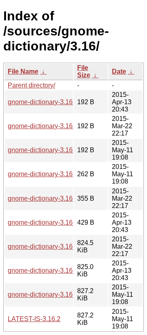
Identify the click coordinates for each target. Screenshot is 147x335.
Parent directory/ (31, 85)
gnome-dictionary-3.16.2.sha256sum (61, 150)
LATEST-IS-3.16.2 (34, 318)
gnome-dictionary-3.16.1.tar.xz (51, 270)
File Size (83, 71)
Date (119, 71)
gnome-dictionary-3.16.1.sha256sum (61, 102)
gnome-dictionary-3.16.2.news (51, 174)
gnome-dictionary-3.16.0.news (51, 198)
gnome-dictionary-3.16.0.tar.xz (51, 246)
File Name (23, 71)
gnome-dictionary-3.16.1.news (51, 222)
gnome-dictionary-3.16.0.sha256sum (61, 126)
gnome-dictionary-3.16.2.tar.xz (51, 294)
